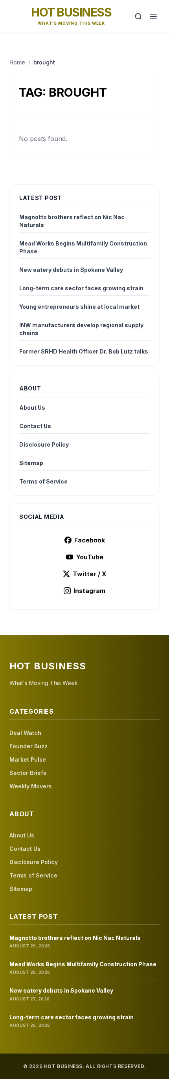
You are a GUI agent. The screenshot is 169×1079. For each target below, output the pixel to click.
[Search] (138, 16)
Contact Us (35, 426)
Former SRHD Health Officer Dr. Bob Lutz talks (83, 351)
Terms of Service (43, 481)
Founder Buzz (28, 746)
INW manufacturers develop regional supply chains (81, 329)
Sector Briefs (27, 772)
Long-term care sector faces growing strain (81, 288)
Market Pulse (27, 759)
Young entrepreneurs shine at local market (79, 306)
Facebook (89, 540)
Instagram (89, 591)
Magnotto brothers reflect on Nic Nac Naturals (72, 221)
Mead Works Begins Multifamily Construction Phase (83, 247)
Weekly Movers (30, 786)
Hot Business (71, 12)
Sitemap (31, 463)
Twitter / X (90, 574)
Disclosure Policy (44, 444)
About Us (32, 407)
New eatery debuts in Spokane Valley (71, 269)
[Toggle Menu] (153, 16)
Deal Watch (25, 732)
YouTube (89, 557)
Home (17, 62)
